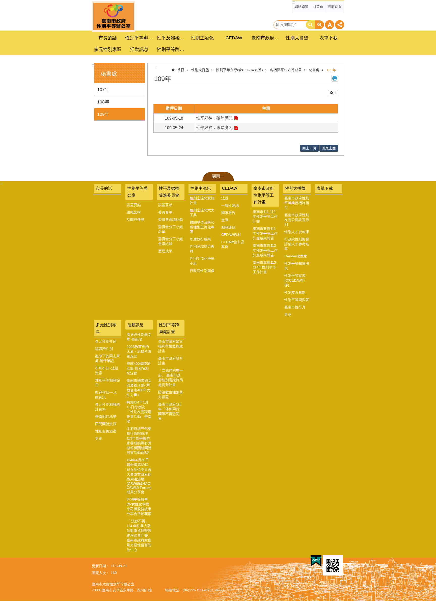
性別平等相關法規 (296, 265)
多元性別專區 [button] (107, 49)
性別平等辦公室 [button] (139, 37)
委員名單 (165, 212)
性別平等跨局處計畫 (169, 328)
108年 (103, 101)
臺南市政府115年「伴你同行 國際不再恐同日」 (169, 411)
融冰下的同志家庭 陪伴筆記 (107, 358)
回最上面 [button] (329, 148)
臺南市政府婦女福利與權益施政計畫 (170, 346)
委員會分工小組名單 (170, 229)
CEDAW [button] (234, 37)
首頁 (180, 70)
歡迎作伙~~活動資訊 (106, 394)
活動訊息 (135, 325)
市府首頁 (335, 7)
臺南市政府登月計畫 (170, 360)
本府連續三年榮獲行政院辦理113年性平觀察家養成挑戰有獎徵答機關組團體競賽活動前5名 (139, 441)
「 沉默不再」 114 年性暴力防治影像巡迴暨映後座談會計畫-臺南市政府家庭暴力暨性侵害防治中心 (139, 535)
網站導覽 (301, 7)
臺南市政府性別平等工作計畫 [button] (266, 37)
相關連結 (228, 227)
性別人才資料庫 (296, 232)
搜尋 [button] (310, 24)
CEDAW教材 (231, 235)
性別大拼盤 (200, 70)
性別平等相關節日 (107, 382)
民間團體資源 (105, 424)
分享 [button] (339, 24)
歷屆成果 (165, 251)
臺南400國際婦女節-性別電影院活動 (138, 368)
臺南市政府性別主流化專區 (113, 16)
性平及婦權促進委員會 (169, 191)
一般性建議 (230, 205)
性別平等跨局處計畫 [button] (171, 49)
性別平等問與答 (296, 300)
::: (293, 2)
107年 (103, 89)
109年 (103, 114)
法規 (224, 198)
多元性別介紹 (105, 341)
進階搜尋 (319, 24)
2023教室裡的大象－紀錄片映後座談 (139, 351)
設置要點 (134, 205)
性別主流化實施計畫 (202, 200)
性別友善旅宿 (105, 431)
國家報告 (228, 213)
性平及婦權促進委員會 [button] (171, 37)
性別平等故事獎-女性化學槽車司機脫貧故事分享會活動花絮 (139, 506)
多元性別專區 (106, 328)
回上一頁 (309, 148)
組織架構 (134, 212)
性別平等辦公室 (137, 191)
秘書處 (314, 70)
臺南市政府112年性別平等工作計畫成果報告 (265, 250)
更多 (287, 314)
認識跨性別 (104, 349)
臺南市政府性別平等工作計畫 (264, 195)
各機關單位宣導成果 (286, 70)
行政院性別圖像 (202, 271)
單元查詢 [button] (333, 93)
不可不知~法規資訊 (106, 370)
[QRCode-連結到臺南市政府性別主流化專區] (333, 565)
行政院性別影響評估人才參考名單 (296, 244)
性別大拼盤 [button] (297, 37)
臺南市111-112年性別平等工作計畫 (265, 216)
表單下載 (328, 37)
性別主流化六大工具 (202, 212)
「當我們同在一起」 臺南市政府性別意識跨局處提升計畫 (170, 377)
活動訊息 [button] (139, 49)
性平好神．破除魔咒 (214, 118)
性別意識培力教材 (202, 248)
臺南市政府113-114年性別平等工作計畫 (265, 267)
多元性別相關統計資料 (107, 406)
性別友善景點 (295, 292)
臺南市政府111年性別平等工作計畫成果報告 (265, 233)
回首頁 (318, 7)
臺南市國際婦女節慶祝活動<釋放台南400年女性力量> (139, 387)
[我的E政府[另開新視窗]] (316, 561)
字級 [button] (329, 24)
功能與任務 (135, 219)
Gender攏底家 (295, 256)
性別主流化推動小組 (202, 261)
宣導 (224, 220)
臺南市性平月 (295, 307)
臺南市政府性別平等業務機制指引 (296, 203)
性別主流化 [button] (202, 37)
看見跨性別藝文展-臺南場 (139, 337)
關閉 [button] (216, 176)
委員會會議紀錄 (170, 219)
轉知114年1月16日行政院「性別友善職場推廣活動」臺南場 (139, 411)
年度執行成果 (200, 239)
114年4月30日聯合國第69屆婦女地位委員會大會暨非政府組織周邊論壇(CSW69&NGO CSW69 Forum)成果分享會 (139, 476)
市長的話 (108, 37)
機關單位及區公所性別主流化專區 (202, 227)
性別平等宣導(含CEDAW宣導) (239, 70)
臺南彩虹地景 (105, 417)
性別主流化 (200, 188)
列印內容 (335, 78)
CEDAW (229, 188)
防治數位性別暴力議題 (170, 394)
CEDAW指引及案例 (232, 244)
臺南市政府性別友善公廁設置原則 (296, 220)
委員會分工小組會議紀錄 (170, 241)
